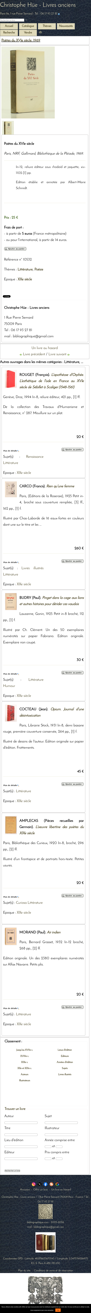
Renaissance (34, 457)
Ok (58, 1310)
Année (49, 1140)
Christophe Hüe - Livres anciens (38, 5)
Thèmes (9, 269)
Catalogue (28, 26)
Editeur (9, 1152)
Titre (7, 1128)
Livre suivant (57, 354)
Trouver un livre (15, 1109)
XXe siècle (25, 279)
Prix (47, 1152)
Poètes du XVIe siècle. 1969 (20, 40)
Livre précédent (34, 354)
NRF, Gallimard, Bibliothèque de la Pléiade (43, 154)
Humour (9, 686)
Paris (7, 154)
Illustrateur (52, 1128)
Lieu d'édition (13, 1140)
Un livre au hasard (45, 348)
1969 (79, 154)
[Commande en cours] (47, 33)
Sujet (48, 1116)
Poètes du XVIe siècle (19, 144)
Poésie (38, 269)
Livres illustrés (32, 568)
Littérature (25, 269)
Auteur (9, 1116)
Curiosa (21, 903)
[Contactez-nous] (59, 13)
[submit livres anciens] (26, 20)
